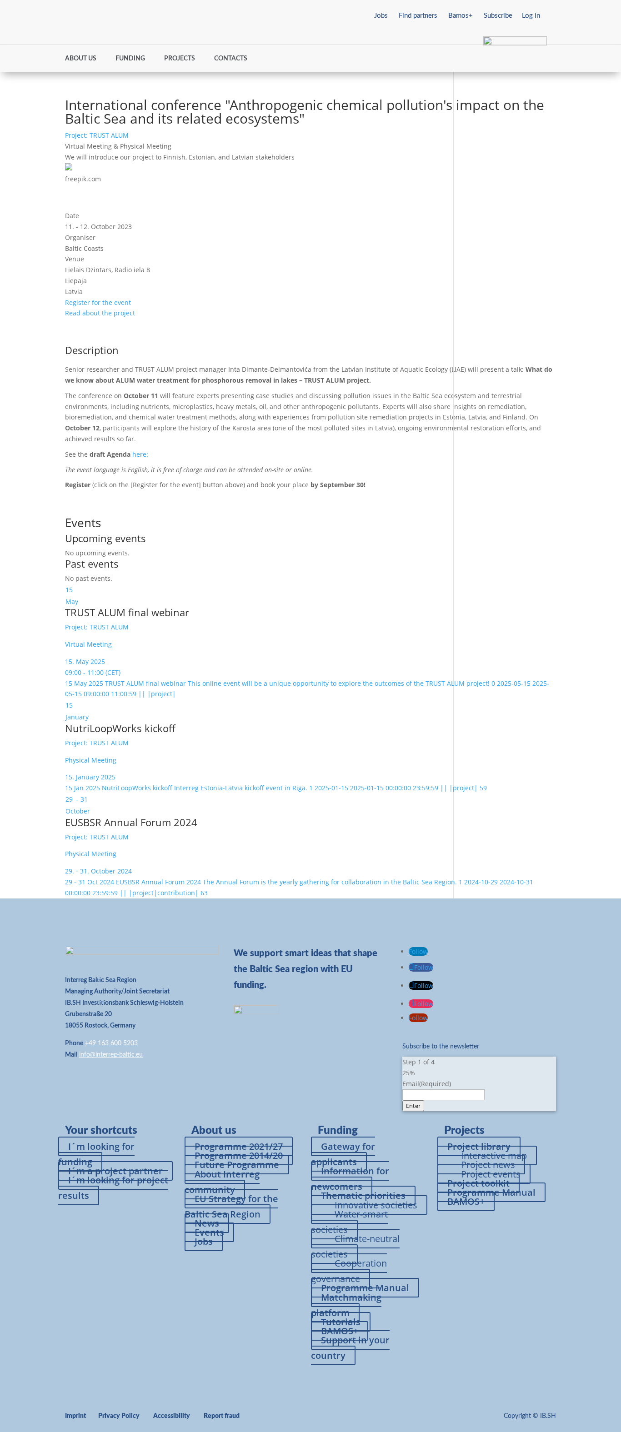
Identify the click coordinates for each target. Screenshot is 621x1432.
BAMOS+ (466, 1201)
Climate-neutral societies (355, 1246)
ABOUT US (80, 58)
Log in (531, 15)
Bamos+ (460, 15)
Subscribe (498, 15)
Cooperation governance (349, 1271)
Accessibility (171, 1416)
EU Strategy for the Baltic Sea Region (231, 1206)
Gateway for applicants (343, 1154)
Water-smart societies (349, 1222)
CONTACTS (230, 58)
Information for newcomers (350, 1179)
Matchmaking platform (346, 1305)
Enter (413, 1106)
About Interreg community (222, 1182)
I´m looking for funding (96, 1154)
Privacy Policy (119, 1416)
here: (141, 454)
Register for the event (98, 302)
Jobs (381, 15)
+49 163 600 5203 (111, 1043)
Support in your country (350, 1348)
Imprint (75, 1416)
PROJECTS (179, 58)
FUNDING (130, 58)
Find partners (418, 15)
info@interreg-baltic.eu (111, 1055)
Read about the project (100, 313)
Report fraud (222, 1416)
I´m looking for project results (113, 1188)
